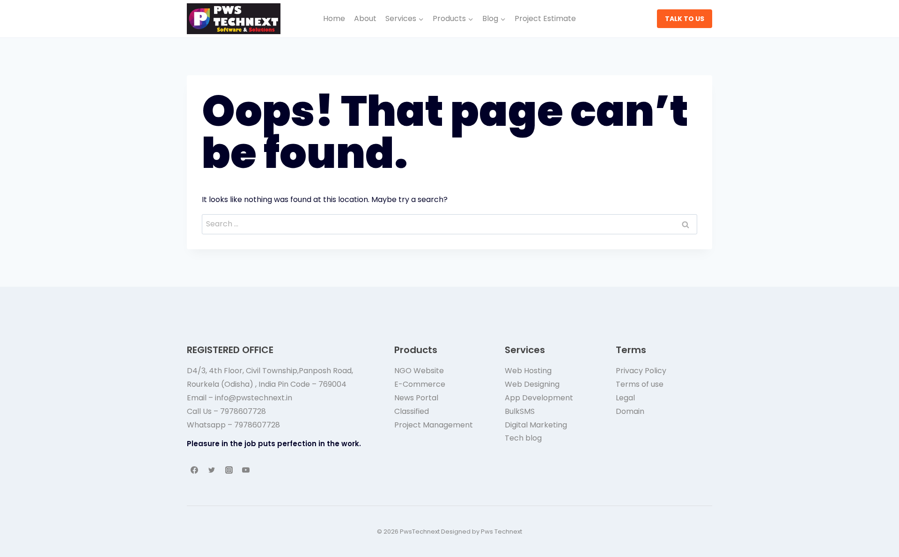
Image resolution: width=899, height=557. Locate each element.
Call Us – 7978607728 (226, 411)
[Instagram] (228, 470)
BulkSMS (520, 411)
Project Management (433, 425)
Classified (411, 411)
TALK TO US (684, 18)
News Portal (416, 397)
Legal (625, 397)
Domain (630, 411)
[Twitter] (211, 470)
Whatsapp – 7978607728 (233, 425)
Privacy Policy (641, 370)
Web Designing (532, 384)
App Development (539, 397)
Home (334, 18)
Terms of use (639, 384)
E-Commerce (419, 384)
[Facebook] (194, 470)
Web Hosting (528, 370)
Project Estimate (545, 18)
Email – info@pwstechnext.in (239, 397)
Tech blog (523, 438)
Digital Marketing (536, 425)
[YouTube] (245, 470)
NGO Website (419, 370)
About (365, 18)
